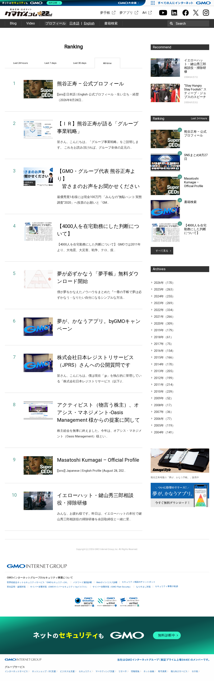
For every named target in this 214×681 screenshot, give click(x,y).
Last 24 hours (20, 63)
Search (181, 24)
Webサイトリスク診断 (106, 582)
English (89, 23)
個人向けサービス (179, 671)
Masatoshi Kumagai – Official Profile (98, 460)
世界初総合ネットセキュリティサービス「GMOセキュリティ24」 (38, 582)
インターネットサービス (16, 671)
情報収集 (135, 671)
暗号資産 (162, 671)
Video (30, 23)
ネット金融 (149, 671)
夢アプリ (126, 13)
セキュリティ (85, 671)
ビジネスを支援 (67, 671)
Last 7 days (50, 63)
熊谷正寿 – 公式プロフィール (90, 84)
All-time (107, 63)
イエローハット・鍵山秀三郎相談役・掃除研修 (195, 65)
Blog (13, 23)
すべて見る (162, 250)
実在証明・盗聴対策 (16, 587)
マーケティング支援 (105, 671)
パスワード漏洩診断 (82, 582)
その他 (195, 671)
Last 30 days (79, 63)
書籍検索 (111, 23)
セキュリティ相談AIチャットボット (138, 582)
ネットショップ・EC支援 (44, 671)
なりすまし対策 (143, 587)
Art (144, 13)
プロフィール (56, 23)
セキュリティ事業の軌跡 (166, 586)
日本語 (74, 23)
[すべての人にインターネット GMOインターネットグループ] (185, 3)
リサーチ (122, 671)
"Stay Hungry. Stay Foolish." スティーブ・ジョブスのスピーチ (195, 91)
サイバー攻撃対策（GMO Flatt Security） (112, 587)
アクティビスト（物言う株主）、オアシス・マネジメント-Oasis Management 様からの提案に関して (98, 412)
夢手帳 (105, 13)
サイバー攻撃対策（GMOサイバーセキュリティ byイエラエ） (59, 587)
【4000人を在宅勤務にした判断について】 (195, 229)
